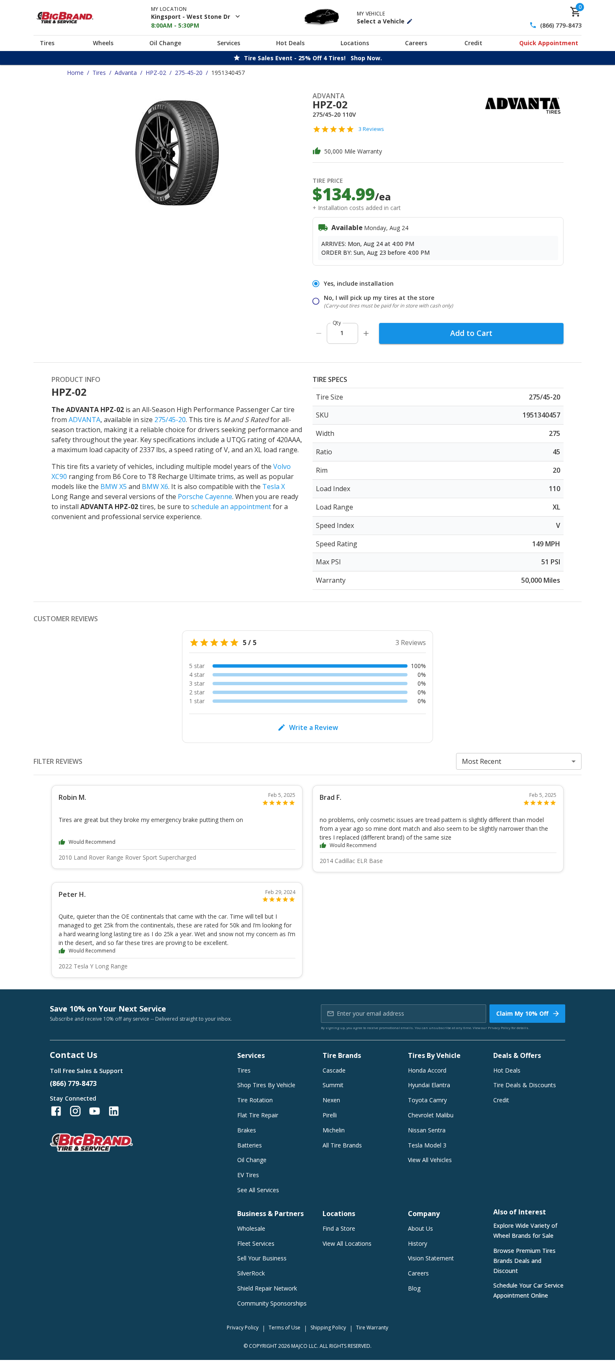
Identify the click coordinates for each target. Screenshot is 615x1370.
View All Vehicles (430, 1160)
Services (228, 43)
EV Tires (248, 1175)
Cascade (334, 1070)
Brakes (246, 1130)
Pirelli (330, 1115)
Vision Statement (431, 1258)
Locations (355, 43)
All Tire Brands (342, 1145)
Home (75, 73)
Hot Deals (290, 43)
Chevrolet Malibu (431, 1115)
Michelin (334, 1130)
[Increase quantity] (366, 333)
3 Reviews (371, 129)
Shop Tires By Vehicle (266, 1085)
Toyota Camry (427, 1100)
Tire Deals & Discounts (524, 1085)
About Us (420, 1228)
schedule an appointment (231, 506)
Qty (337, 322)
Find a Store (339, 1228)
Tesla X (273, 486)
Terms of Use (284, 1327)
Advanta (126, 73)
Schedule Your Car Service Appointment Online (528, 1290)
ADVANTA (84, 419)
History (417, 1243)
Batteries (249, 1145)
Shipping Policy (328, 1327)
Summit (333, 1085)
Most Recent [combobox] (481, 761)
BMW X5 (113, 486)
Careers (416, 43)
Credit (473, 43)
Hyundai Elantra (429, 1085)
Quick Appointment (548, 43)
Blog (414, 1288)
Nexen (331, 1100)
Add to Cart (471, 333)
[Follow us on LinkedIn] (114, 1111)
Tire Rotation (255, 1100)
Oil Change (165, 43)
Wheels (103, 43)
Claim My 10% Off (522, 1013)
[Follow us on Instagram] (75, 1111)
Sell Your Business (262, 1258)
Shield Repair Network (267, 1288)
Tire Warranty (372, 1327)
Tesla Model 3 (427, 1145)
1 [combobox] (341, 333)
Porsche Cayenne (205, 496)
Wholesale (251, 1228)
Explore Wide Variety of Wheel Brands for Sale (525, 1230)
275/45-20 (170, 419)
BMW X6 (155, 486)
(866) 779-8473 (561, 25)
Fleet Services (255, 1243)
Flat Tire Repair (257, 1115)
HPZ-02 (156, 73)
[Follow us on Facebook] (56, 1111)
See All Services (258, 1190)
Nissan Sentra (427, 1130)
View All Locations (347, 1243)
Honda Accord (427, 1070)
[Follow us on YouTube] (94, 1111)
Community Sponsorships (272, 1303)
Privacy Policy (499, 1027)
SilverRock (251, 1273)
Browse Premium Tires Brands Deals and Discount (524, 1261)
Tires (47, 43)
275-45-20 (188, 73)
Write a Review (313, 727)
